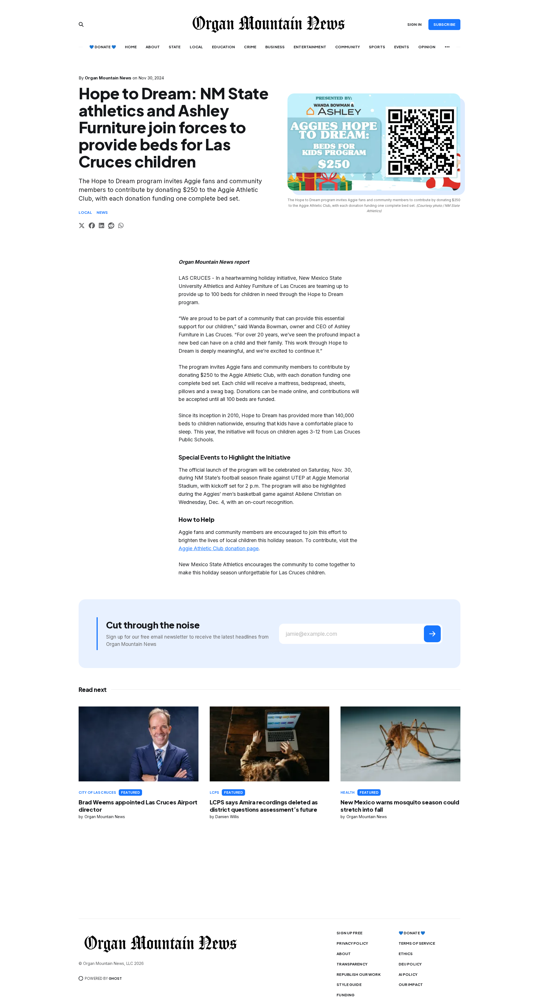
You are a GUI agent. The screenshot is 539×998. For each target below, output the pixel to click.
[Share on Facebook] (92, 226)
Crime (250, 47)
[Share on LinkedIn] (101, 226)
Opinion (427, 47)
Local (196, 47)
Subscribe (444, 24)
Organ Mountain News (108, 78)
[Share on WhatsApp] (121, 226)
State (175, 47)
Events (401, 47)
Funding (346, 995)
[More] (447, 47)
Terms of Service (417, 943)
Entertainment (310, 47)
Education (223, 47)
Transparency (352, 964)
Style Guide (349, 984)
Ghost (115, 978)
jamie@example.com (311, 634)
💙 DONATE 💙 (102, 47)
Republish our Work (358, 974)
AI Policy (408, 974)
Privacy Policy (352, 943)
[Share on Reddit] (111, 226)
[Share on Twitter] (82, 226)
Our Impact (411, 984)
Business (275, 47)
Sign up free (349, 933)
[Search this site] (81, 24)
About (153, 47)
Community (347, 47)
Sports (377, 47)
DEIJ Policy (410, 964)
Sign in (414, 24)
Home (131, 47)
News (102, 212)
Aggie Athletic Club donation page (219, 548)
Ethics (406, 953)
